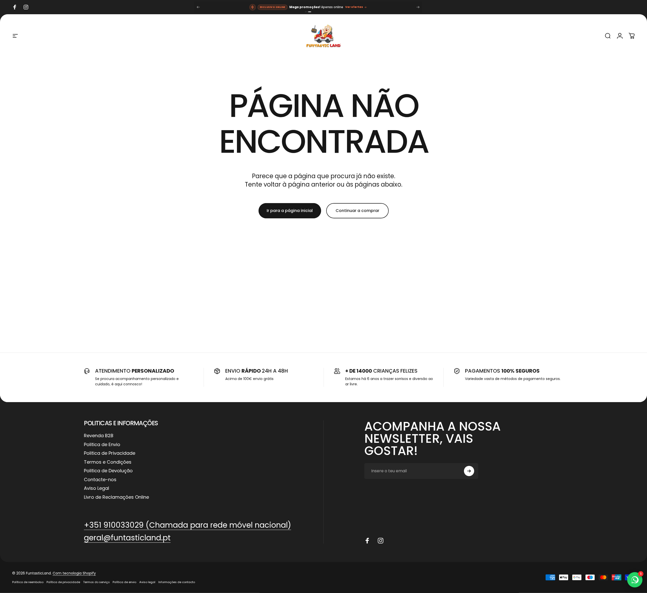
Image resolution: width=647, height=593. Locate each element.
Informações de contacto (176, 582)
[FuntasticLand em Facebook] (367, 541)
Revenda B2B (98, 436)
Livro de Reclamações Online (116, 497)
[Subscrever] (469, 471)
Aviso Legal (96, 488)
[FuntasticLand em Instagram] (381, 541)
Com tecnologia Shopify (74, 573)
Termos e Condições (107, 462)
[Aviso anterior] (198, 7)
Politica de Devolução (108, 471)
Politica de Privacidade (109, 453)
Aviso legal (147, 582)
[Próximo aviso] (418, 7)
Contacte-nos (100, 480)
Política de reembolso (27, 582)
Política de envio (124, 582)
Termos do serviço (96, 582)
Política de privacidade (63, 582)
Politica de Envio (102, 445)
